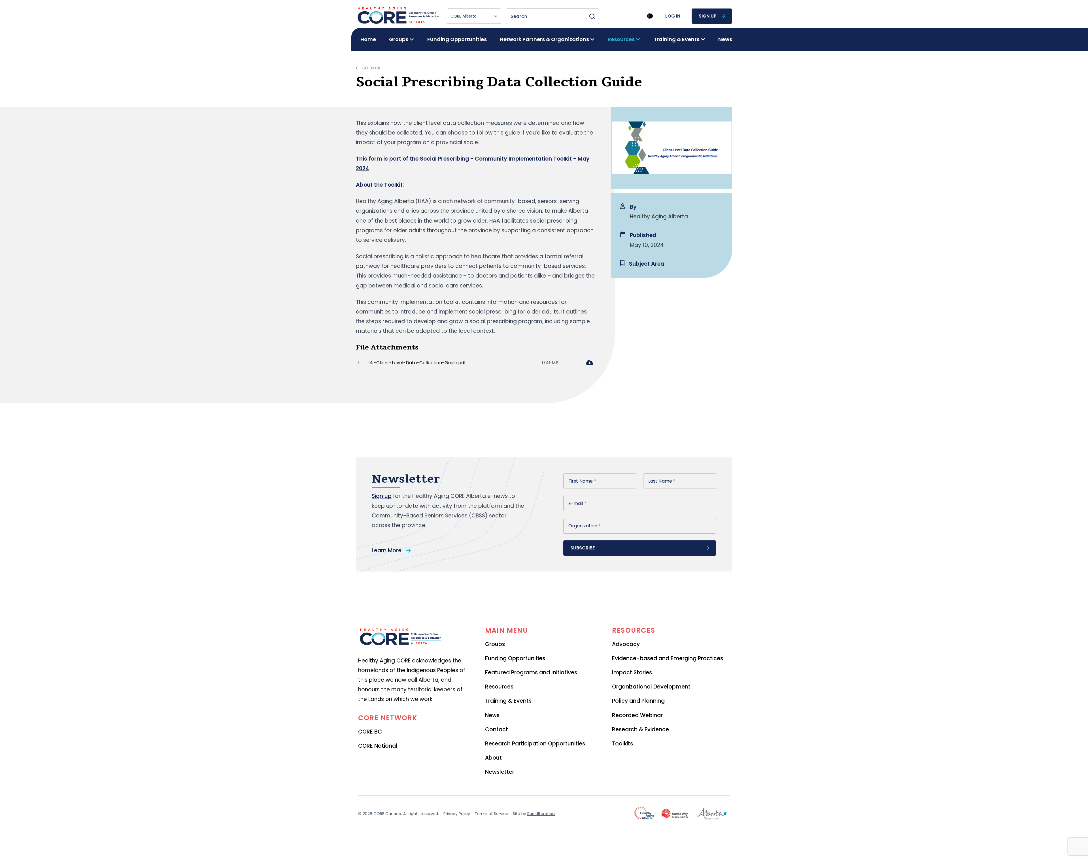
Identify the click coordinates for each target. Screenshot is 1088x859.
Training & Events (508, 701)
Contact (496, 729)
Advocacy (626, 644)
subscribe (582, 548)
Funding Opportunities (457, 39)
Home (368, 39)
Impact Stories (632, 672)
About (493, 758)
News (725, 39)
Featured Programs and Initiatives (531, 672)
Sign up (382, 496)
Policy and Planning (638, 701)
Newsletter (499, 772)
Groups (495, 644)
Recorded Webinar (637, 715)
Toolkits (622, 743)
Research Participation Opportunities (535, 743)
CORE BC (370, 732)
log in (672, 16)
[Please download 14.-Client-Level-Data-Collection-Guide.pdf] (589, 363)
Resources (499, 686)
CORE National (377, 746)
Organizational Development (651, 686)
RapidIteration (541, 814)
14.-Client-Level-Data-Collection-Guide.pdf (417, 362)
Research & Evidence (640, 729)
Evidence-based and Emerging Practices (667, 658)
